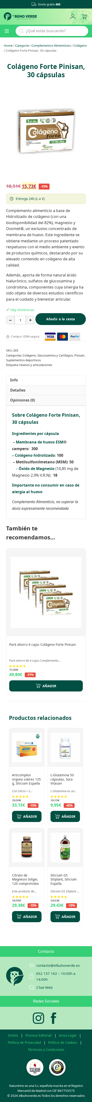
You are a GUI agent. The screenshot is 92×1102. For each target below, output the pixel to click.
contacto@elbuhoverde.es (58, 965)
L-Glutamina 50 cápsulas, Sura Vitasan (62, 779)
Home (8, 45)
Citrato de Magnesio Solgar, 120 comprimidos (25, 879)
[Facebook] (53, 1018)
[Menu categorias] (9, 31)
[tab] (14, 380)
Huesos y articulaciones (35, 365)
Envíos (13, 1035)
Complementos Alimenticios (51, 45)
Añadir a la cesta (60, 319)
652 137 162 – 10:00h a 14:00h (55, 976)
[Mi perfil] (73, 17)
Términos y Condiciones (46, 1049)
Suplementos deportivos (23, 360)
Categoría (22, 45)
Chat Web (44, 987)
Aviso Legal (67, 1035)
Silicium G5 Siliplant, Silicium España (63, 879)
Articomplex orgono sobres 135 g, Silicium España (26, 779)
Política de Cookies (62, 1042)
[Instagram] (38, 1018)
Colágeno (80, 45)
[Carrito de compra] (84, 17)
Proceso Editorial (38, 1035)
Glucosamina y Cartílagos (55, 355)
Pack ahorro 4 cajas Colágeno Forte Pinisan (42, 644)
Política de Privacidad (24, 1042)
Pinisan (79, 355)
